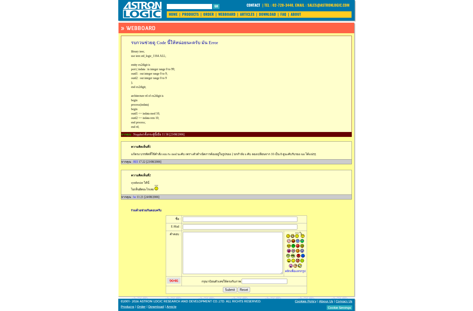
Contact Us (344, 301)
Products (127, 306)
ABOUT (296, 14)
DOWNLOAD (267, 14)
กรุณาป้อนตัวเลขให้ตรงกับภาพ (222, 281)
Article (171, 306)
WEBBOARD (227, 14)
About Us (326, 301)
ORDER (208, 14)
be (134, 197)
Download (156, 306)
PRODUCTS (190, 14)
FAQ (283, 14)
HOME (173, 14)
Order (141, 306)
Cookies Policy (305, 301)
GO (216, 6)
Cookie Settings (339, 307)
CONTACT (253, 5)
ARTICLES (247, 14)
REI (135, 162)
